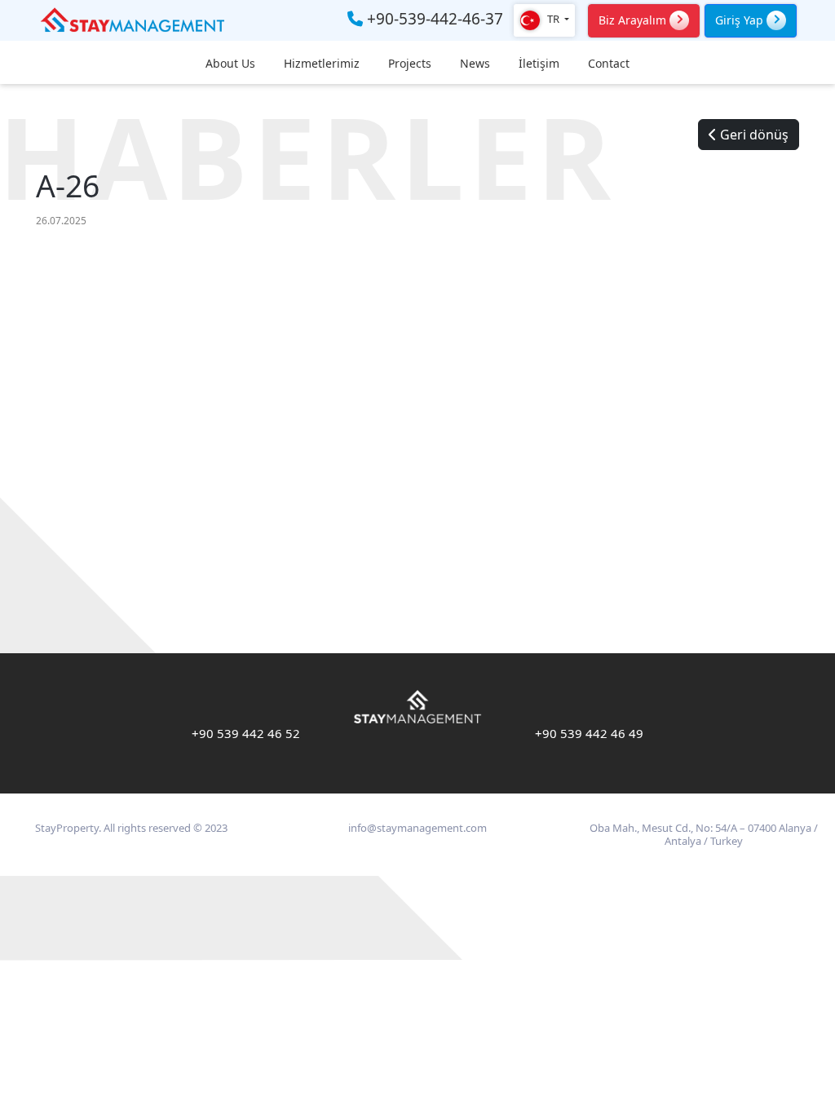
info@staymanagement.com (417, 827)
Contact (609, 64)
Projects (409, 64)
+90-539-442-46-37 (433, 19)
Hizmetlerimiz (322, 64)
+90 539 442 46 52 (246, 733)
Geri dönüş (753, 135)
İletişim (539, 64)
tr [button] (553, 18)
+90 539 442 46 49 (589, 733)
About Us (230, 64)
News (475, 64)
